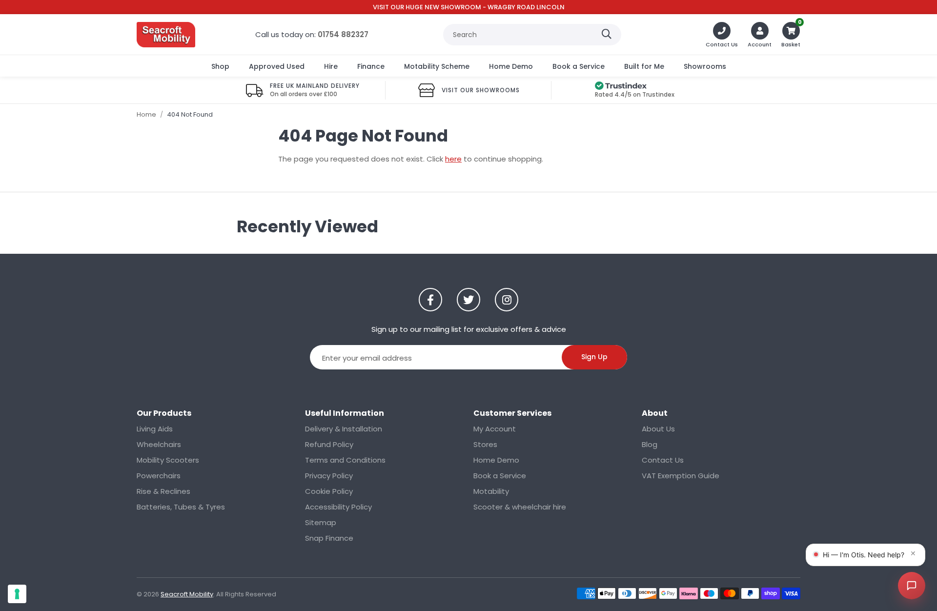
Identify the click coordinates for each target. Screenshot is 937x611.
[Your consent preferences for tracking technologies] (17, 594)
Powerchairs (159, 475)
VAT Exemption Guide (680, 475)
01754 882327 (343, 34)
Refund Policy (329, 444)
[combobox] (532, 34)
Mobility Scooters (168, 460)
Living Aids (155, 429)
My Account (494, 429)
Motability (491, 491)
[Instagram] (506, 299)
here (453, 159)
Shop (220, 66)
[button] (790, 34)
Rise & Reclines (163, 491)
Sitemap (320, 522)
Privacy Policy (329, 475)
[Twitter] (468, 299)
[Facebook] (430, 299)
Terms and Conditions (345, 460)
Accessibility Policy (338, 507)
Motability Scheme (436, 66)
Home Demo (511, 66)
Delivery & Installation (343, 429)
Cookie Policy (329, 491)
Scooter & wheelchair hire (519, 507)
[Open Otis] (911, 585)
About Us (658, 429)
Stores (485, 444)
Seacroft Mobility (166, 34)
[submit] (606, 34)
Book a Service (578, 66)
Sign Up (594, 357)
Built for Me (644, 66)
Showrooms (705, 66)
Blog (649, 444)
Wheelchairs (159, 444)
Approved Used (277, 66)
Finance (371, 66)
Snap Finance (329, 538)
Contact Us (663, 460)
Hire (331, 66)
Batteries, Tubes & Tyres (181, 507)
